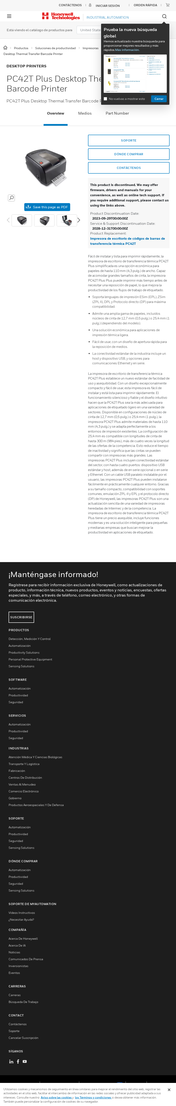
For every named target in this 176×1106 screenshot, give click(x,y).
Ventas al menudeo (22, 784)
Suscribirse (21, 617)
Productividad (18, 695)
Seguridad (16, 702)
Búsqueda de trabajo (23, 1002)
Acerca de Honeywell (23, 938)
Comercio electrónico (24, 791)
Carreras (15, 995)
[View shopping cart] (168, 5)
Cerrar (159, 98)
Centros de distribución (25, 777)
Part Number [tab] (117, 113)
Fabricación (17, 770)
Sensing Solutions (21, 666)
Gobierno (15, 798)
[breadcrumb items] (5, 48)
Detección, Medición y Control (30, 639)
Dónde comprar (128, 154)
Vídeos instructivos (22, 912)
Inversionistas (18, 966)
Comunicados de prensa (26, 959)
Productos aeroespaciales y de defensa (36, 805)
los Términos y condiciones (93, 1097)
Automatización (20, 645)
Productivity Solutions (24, 652)
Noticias (14, 952)
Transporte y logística (24, 764)
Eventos (14, 973)
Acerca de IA (17, 945)
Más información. (127, 50)
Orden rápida (145, 5)
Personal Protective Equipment (30, 659)
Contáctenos (129, 168)
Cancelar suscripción (23, 1038)
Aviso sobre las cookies (56, 1097)
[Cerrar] (169, 1089)
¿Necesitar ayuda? (21, 919)
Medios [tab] (85, 113)
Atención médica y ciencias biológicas (35, 757)
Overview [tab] (55, 113)
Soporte (129, 140)
